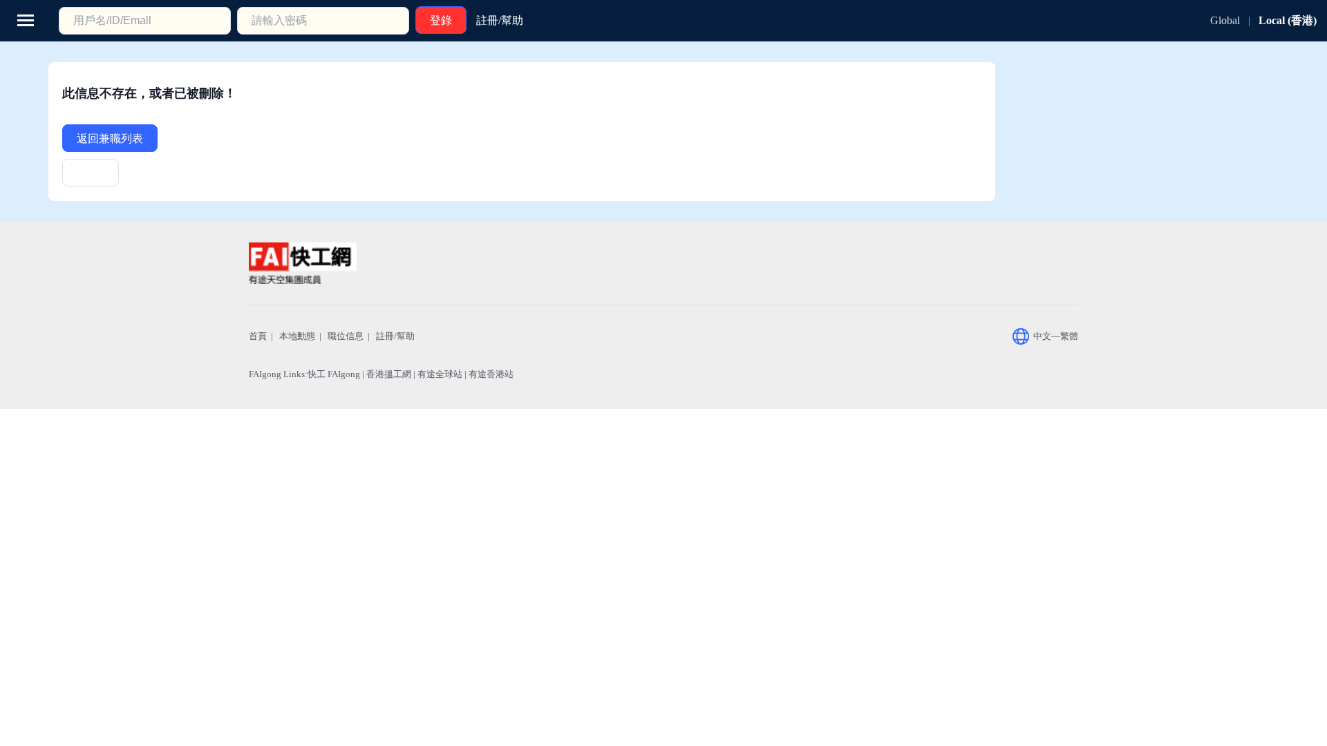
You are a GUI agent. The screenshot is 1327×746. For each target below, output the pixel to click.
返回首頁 (90, 177)
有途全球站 (439, 374)
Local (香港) (1288, 20)
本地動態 (297, 336)
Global (1225, 20)
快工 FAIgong (334, 374)
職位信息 (346, 336)
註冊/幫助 (395, 336)
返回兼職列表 (110, 138)
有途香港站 (491, 374)
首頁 (258, 336)
